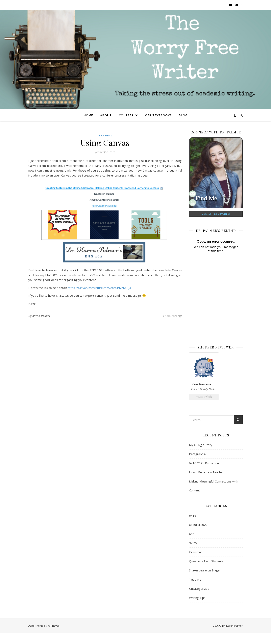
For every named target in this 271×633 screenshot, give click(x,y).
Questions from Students (206, 561)
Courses (126, 115)
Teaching (105, 135)
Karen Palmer (41, 316)
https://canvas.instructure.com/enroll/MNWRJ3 (99, 288)
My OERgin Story (200, 445)
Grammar (195, 552)
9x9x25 (194, 543)
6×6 (191, 534)
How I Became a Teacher (206, 472)
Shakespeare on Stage (204, 570)
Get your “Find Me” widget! (216, 213)
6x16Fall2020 (198, 525)
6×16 (192, 515)
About (106, 115)
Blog (183, 115)
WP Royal (53, 625)
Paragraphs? (197, 454)
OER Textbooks (158, 115)
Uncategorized (199, 589)
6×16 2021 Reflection (204, 463)
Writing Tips (197, 598)
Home (88, 115)
